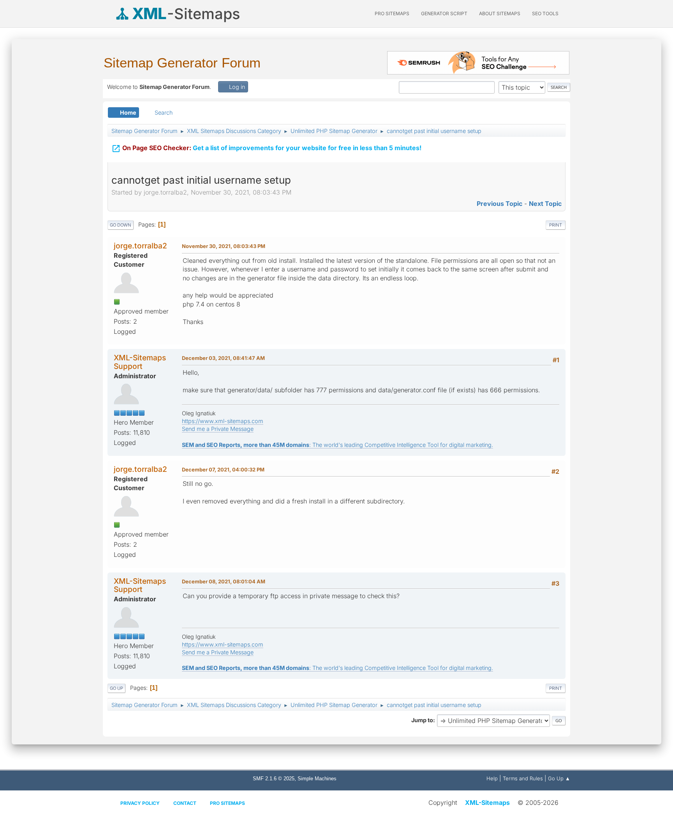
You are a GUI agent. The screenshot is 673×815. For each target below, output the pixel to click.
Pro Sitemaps (227, 803)
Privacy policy (140, 803)
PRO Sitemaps (392, 13)
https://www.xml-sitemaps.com (222, 421)
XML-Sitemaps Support (140, 361)
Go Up (116, 688)
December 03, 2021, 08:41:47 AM (223, 358)
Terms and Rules (523, 778)
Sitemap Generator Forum (182, 62)
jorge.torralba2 (140, 245)
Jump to (422, 720)
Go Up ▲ (559, 778)
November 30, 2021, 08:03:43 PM (223, 246)
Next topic (545, 203)
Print (555, 225)
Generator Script (444, 13)
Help (492, 778)
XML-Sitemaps (487, 802)
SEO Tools (545, 13)
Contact (184, 803)
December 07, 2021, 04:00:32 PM (223, 469)
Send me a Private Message (218, 428)
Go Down (120, 225)
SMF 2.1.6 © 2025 (273, 778)
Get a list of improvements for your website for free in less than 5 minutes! (266, 148)
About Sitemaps (499, 13)
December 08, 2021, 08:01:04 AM (223, 581)
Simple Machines (317, 778)
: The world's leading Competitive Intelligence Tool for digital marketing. (337, 444)
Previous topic (499, 203)
